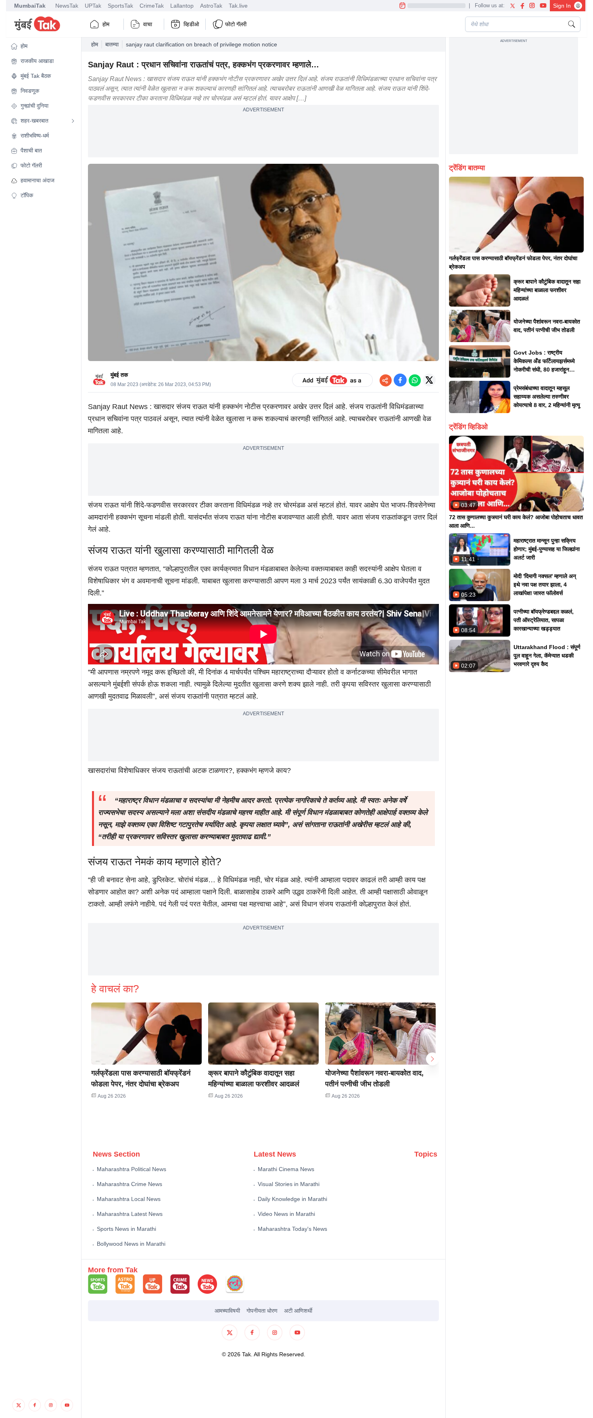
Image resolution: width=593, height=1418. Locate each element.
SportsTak (120, 5)
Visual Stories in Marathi (288, 1184)
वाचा (147, 24)
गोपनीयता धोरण (262, 1310)
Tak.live (238, 5)
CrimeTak (152, 5)
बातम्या (112, 44)
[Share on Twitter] (429, 380)
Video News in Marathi (286, 1214)
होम (105, 24)
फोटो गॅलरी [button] (235, 24)
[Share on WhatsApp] (414, 380)
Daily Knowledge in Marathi (292, 1199)
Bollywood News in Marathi (131, 1243)
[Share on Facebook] (400, 380)
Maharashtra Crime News (129, 1184)
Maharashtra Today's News (292, 1229)
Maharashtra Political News (131, 1169)
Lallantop (182, 5)
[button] (42, 46)
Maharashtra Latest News (130, 1214)
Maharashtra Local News (129, 1199)
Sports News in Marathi (126, 1229)
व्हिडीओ (191, 24)
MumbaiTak (30, 5)
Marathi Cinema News (286, 1169)
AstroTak (211, 5)
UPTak (93, 5)
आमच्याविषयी (227, 1310)
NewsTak (66, 5)
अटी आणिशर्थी (298, 1310)
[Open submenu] (73, 121)
